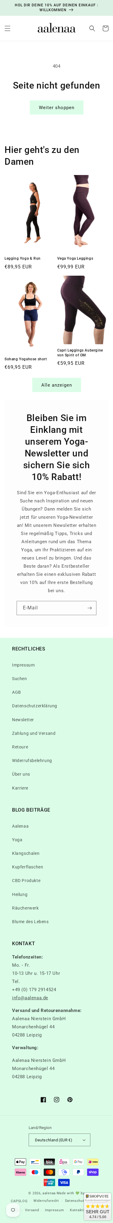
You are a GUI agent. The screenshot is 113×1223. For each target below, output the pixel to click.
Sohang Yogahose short (26, 359)
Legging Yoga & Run (23, 258)
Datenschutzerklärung (34, 705)
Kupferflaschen (27, 867)
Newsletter (23, 719)
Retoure (20, 747)
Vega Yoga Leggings (75, 258)
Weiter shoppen (56, 107)
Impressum (23, 665)
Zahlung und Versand (33, 733)
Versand (32, 1210)
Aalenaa (20, 826)
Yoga (17, 839)
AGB (16, 692)
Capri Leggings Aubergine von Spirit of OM (80, 352)
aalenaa (49, 1193)
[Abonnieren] (89, 608)
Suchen (19, 678)
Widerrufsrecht (46, 1201)
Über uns (21, 774)
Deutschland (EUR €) (54, 1140)
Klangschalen (25, 853)
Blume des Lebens (30, 921)
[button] (7, 28)
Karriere (20, 788)
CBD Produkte (26, 880)
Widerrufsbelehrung (32, 760)
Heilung (19, 894)
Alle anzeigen (56, 385)
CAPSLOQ (19, 1201)
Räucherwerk (25, 908)
